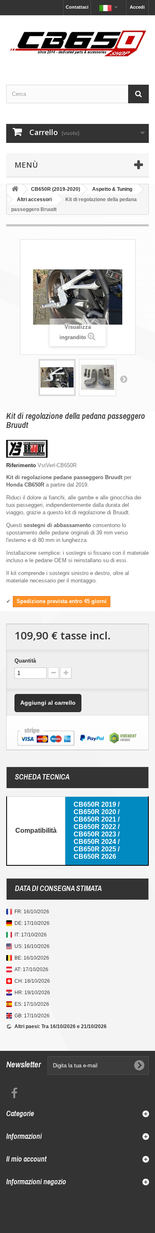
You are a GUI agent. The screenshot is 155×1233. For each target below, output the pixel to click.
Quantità (25, 661)
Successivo (123, 379)
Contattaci (77, 7)
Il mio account (26, 1159)
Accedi (137, 7)
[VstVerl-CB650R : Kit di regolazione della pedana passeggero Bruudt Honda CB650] (57, 377)
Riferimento (21, 465)
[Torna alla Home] (15, 189)
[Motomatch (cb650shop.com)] (77, 42)
